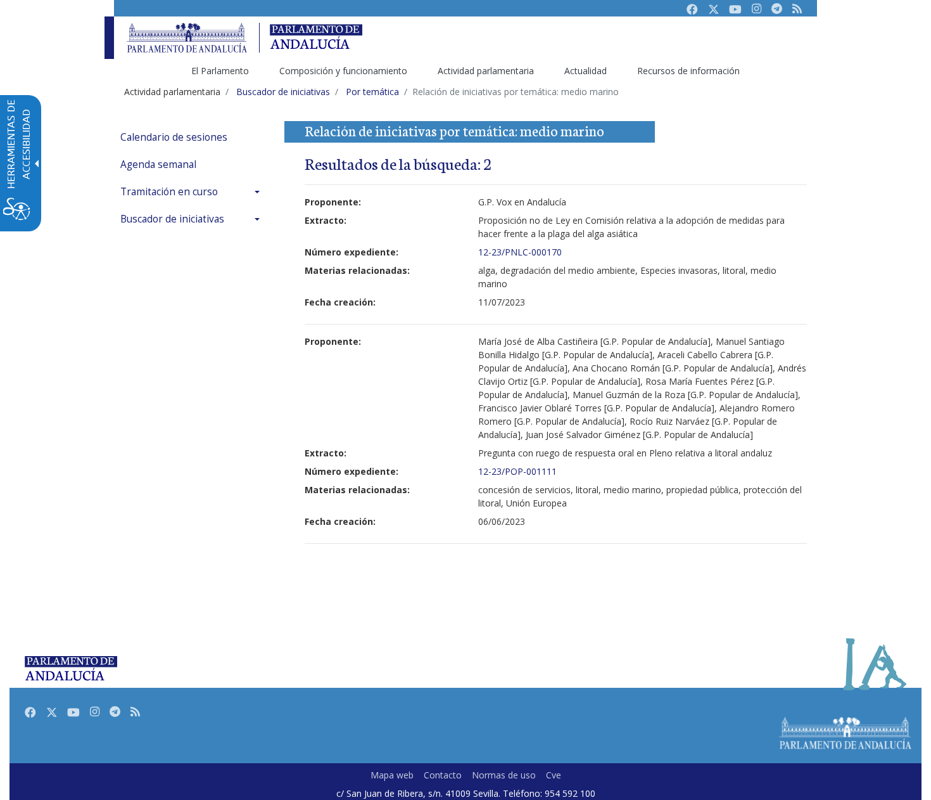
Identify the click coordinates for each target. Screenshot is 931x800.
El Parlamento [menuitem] (220, 71)
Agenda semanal (158, 164)
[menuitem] (193, 137)
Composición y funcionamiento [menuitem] (343, 71)
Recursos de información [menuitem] (688, 71)
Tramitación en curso (169, 191)
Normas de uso (504, 775)
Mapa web (392, 775)
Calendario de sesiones (173, 137)
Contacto (443, 775)
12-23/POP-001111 (517, 471)
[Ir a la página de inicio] (187, 37)
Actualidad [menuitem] (585, 71)
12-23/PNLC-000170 (520, 252)
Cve (553, 775)
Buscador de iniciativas (172, 219)
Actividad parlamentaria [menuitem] (486, 71)
